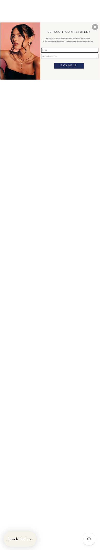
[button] (95, 27)
